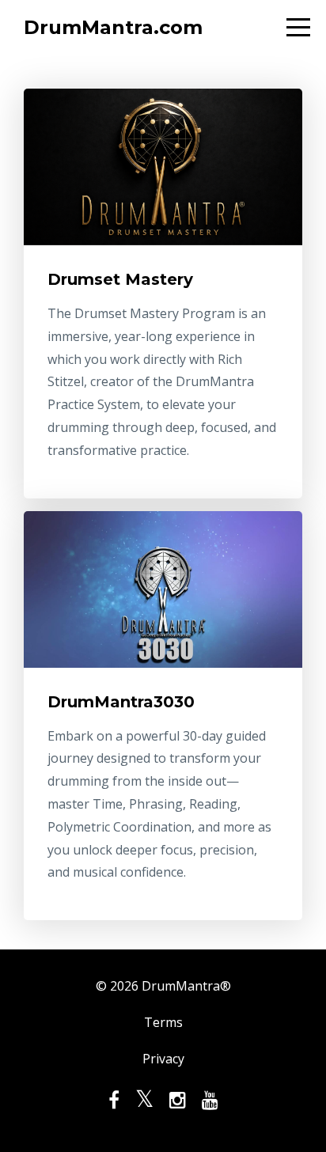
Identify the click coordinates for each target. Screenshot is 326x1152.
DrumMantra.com (113, 27)
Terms (163, 1022)
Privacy (163, 1058)
